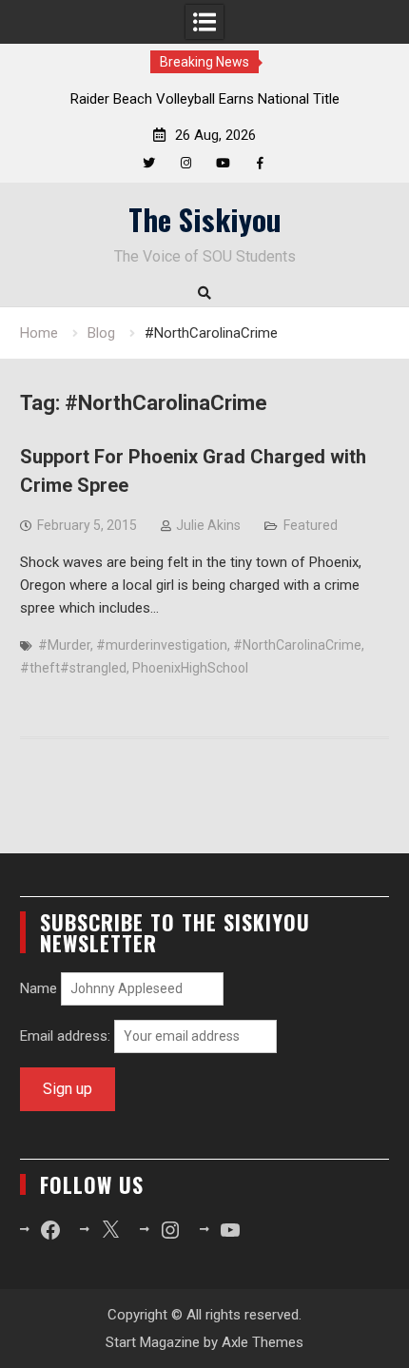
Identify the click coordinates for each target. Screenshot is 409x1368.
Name (38, 988)
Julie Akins (208, 525)
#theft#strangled (73, 667)
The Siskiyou (205, 219)
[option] (204, 99)
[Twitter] (149, 163)
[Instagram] (186, 163)
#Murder (64, 645)
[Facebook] (260, 163)
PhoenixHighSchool (190, 667)
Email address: (67, 1036)
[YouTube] (223, 163)
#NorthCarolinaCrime (297, 645)
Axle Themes (262, 1342)
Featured (310, 525)
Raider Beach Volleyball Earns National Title (205, 98)
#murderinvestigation (161, 645)
